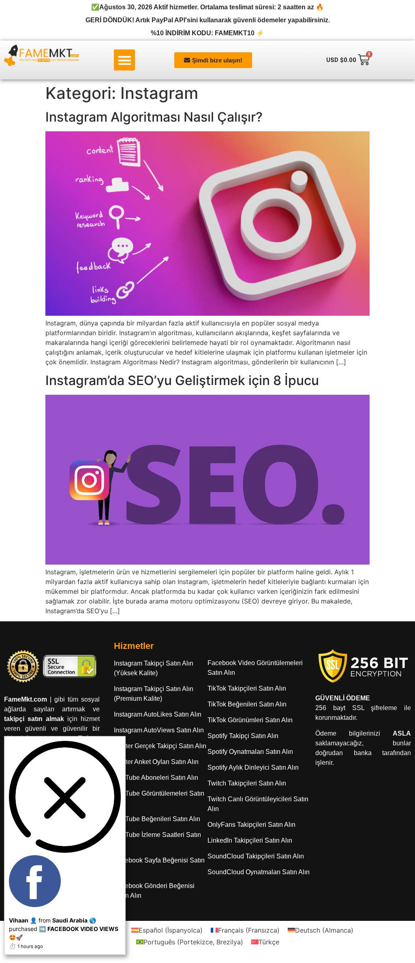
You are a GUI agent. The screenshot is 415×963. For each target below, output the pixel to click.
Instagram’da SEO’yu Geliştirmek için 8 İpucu (182, 380)
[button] (124, 60)
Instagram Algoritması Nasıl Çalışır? (154, 117)
